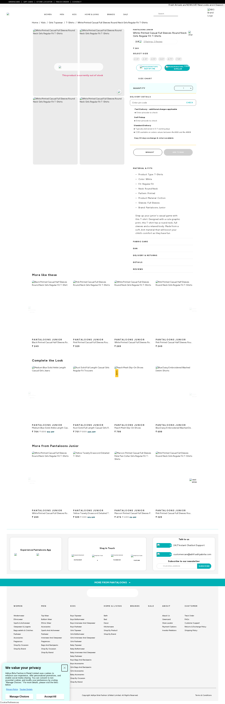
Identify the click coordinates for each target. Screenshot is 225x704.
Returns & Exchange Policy (195, 627)
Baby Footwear (76, 656)
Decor (106, 623)
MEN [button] (62, 14)
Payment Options (169, 627)
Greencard (166, 619)
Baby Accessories (77, 674)
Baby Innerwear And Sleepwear (83, 652)
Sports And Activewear (50, 630)
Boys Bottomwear (77, 619)
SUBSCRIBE (204, 566)
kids (43, 22)
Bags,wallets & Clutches (23, 630)
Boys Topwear (75, 616)
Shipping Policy (191, 630)
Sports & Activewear (22, 623)
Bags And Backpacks (49, 645)
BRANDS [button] (111, 14)
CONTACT (76, 2)
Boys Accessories (77, 663)
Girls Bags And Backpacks (80, 667)
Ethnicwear (18, 619)
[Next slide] (193, 310)
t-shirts (70, 22)
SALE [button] (125, 14)
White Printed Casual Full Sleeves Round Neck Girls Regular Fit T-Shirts (113, 22)
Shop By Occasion (21, 645)
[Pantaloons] (12, 14)
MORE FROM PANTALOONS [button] (112, 582)
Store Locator (167, 623)
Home (35, 22)
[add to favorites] (64, 335)
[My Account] (190, 13)
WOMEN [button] (48, 14)
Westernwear (19, 616)
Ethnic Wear (46, 623)
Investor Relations (169, 630)
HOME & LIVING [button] (92, 14)
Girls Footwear (76, 641)
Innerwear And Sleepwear (51, 638)
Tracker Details (26, 689)
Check (189, 103)
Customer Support (192, 623)
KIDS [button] (74, 14)
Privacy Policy (12, 689)
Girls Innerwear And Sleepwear (82, 638)
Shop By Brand (20, 649)
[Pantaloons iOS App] (24, 556)
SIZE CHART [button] (145, 78)
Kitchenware (109, 627)
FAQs (187, 619)
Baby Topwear (76, 645)
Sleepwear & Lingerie (22, 627)
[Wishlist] (182, 13)
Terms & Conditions (203, 695)
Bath (106, 616)
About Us (166, 616)
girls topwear (56, 22)
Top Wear (45, 616)
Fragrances (18, 641)
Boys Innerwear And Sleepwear (82, 623)
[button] (65, 668)
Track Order (189, 616)
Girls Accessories (77, 671)
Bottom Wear (46, 619)
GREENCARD (14, 2)
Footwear (17, 634)
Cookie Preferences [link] (9, 702)
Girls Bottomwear (77, 634)
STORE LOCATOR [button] (44, 2)
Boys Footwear (76, 627)
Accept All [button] (50, 696)
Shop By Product (110, 630)
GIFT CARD (28, 2)
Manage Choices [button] (19, 696)
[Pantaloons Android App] (47, 556)
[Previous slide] (32, 310)
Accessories (18, 638)
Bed (105, 619)
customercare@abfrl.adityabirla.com (192, 554)
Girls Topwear (75, 630)
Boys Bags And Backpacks (80, 660)
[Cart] (198, 13)
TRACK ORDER (62, 2)
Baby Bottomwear (77, 649)
